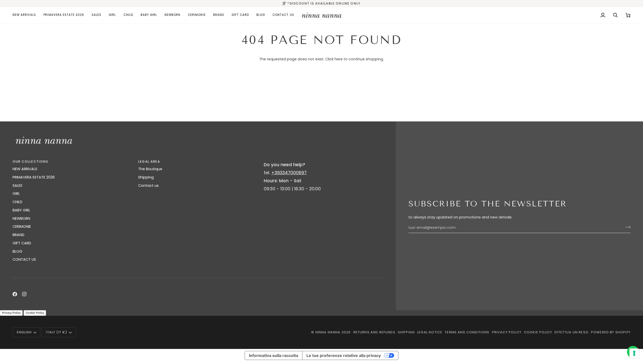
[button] (112, 15)
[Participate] (626, 227)
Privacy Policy (11, 312)
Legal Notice (429, 332)
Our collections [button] (30, 161)
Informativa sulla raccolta (273, 355)
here (339, 59)
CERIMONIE (22, 226)
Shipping (146, 177)
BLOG (17, 251)
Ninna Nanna (328, 332)
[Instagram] (24, 294)
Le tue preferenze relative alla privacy (343, 355)
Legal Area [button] (149, 161)
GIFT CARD (22, 243)
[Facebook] (15, 294)
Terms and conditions (467, 332)
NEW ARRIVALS (25, 168)
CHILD (17, 201)
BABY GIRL (21, 210)
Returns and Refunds (374, 332)
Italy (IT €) (56, 332)
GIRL (16, 193)
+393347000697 (289, 173)
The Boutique (150, 168)
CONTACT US (24, 259)
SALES (17, 185)
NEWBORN (21, 218)
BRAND (18, 234)
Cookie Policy (35, 312)
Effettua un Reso (571, 332)
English (24, 332)
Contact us (148, 185)
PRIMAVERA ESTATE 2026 (34, 177)
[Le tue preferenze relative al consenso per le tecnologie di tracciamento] (634, 353)
